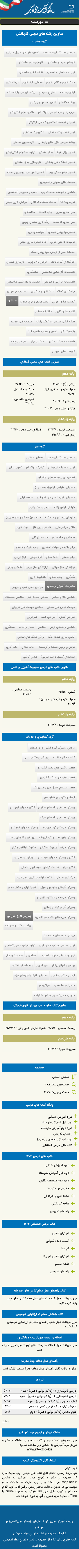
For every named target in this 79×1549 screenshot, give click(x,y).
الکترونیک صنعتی (33, 132)
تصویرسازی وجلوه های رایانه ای (56, 477)
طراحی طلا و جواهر (63, 597)
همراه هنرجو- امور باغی (32, 1028)
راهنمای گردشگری (22, 965)
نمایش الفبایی (60, 1076)
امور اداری (42, 965)
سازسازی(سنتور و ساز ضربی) (58, 656)
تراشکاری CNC (66, 291)
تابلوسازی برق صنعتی (28, 162)
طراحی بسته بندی (39, 507)
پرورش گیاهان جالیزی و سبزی (57, 887)
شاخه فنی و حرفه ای (56, 1195)
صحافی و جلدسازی (63, 537)
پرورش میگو (67, 847)
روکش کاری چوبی (16, 202)
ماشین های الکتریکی (22, 112)
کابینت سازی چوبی (63, 301)
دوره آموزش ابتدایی (60, 1116)
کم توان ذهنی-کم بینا (56, 1256)
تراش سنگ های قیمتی (30, 637)
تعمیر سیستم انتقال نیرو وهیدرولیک (54, 787)
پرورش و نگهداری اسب (21, 837)
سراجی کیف (48, 617)
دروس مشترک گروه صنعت (59, 52)
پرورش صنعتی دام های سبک (57, 817)
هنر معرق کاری (39, 537)
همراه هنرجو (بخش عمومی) (58, 699)
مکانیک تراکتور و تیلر (24, 847)
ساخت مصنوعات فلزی (44, 202)
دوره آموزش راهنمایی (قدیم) (54, 1139)
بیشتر (5, 1421)
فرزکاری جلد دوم (31, 429)
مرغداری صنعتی (65, 877)
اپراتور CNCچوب (37, 262)
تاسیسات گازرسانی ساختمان (58, 272)
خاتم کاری (12, 647)
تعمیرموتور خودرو (17, 291)
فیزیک (30, 384)
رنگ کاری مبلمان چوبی (35, 222)
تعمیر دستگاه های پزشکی (60, 162)
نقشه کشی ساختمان (31, 72)
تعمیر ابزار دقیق (65, 152)
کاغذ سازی (51, 557)
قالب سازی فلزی (65, 311)
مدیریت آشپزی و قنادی (61, 586)
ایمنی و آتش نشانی (63, 975)
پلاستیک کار (68, 331)
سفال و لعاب (26, 627)
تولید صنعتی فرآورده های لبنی (57, 945)
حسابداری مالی (14, 955)
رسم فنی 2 (69, 434)
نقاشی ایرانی (14, 567)
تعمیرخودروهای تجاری (61, 232)
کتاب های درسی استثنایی (57, 1145)
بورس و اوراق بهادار (63, 965)
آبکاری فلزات (67, 92)
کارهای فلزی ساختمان (30, 62)
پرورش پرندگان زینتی (36, 757)
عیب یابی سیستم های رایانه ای (56, 112)
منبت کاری (22, 527)
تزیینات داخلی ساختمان (61, 72)
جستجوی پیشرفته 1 (57, 1084)
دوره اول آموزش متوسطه (57, 1122)
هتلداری (31, 955)
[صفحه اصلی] (67, 7)
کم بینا (65, 1248)
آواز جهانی (36, 557)
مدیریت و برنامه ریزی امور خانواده (54, 995)
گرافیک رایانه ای (35, 467)
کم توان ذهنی (60, 1233)
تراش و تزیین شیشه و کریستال (56, 647)
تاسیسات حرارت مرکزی (61, 341)
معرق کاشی (30, 656)
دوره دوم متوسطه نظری (54, 1180)
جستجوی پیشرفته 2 (56, 1092)
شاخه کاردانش (60, 1203)
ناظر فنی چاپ (19, 341)
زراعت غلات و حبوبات (18, 925)
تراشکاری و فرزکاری (42, 291)
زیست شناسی (22, 689)
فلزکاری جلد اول (24, 399)
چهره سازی (55, 577)
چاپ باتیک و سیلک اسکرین (58, 547)
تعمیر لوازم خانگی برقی (61, 172)
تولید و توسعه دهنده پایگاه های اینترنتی (51, 122)
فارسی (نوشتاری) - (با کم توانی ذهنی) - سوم (49, 1390)
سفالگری (10, 627)
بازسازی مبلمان (15, 262)
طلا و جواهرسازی (65, 527)
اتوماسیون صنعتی (23, 142)
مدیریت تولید (67, 429)
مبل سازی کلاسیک (64, 222)
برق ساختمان (67, 102)
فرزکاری (12, 300)
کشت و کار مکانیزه (64, 757)
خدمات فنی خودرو (21, 321)
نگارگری (70, 577)
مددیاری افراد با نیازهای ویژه (31, 975)
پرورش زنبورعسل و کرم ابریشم (57, 837)
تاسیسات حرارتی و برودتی (59, 281)
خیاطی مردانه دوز (38, 597)
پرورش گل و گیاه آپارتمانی (59, 907)
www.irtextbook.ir (39, 1449)
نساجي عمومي (47, 92)
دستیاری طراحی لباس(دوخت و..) (55, 487)
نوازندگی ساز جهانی (63, 567)
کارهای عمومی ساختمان (61, 62)
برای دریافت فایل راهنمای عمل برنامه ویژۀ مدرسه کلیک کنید (39, 1368)
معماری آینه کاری (32, 82)
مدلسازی (29, 212)
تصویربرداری (15, 467)
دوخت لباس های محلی (61, 607)
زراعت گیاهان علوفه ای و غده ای (40, 867)
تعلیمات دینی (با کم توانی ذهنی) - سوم (52, 1401)
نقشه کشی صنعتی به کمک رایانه (55, 321)
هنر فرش (32, 617)
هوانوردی (44, 985)
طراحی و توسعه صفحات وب (58, 192)
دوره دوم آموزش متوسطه (56, 1128)
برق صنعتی (46, 152)
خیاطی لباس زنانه (64, 507)
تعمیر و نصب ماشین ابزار (42, 331)
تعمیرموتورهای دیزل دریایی (22, 52)
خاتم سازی (28, 647)
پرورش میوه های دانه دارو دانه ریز (55, 917)
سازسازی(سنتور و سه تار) (60, 517)
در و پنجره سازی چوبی (33, 242)
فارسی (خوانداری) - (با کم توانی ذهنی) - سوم (48, 1396)
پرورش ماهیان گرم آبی (24, 827)
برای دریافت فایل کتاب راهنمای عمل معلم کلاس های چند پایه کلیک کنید (42, 1300)
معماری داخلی (34, 457)
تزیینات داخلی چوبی (62, 242)
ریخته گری (12, 82)
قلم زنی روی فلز (42, 527)
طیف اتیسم (62, 1263)
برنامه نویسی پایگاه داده (21, 92)
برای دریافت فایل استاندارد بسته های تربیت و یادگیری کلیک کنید (39, 1347)
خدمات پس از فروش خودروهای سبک (53, 252)
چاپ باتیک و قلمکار (27, 547)
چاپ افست (45, 212)
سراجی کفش (67, 617)
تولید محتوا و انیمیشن (61, 467)
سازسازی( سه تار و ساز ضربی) (23, 517)
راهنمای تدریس (62, 1133)
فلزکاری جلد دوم (65, 408)
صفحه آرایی (26, 497)
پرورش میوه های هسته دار (59, 935)
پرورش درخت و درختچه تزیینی (56, 897)
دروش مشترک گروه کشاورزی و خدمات (52, 747)
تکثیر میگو (69, 867)
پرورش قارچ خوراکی (18, 916)
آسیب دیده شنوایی (57, 1240)
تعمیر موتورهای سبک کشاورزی (57, 777)
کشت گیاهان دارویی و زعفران (34, 877)
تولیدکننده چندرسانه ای (61, 132)
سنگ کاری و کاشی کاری (60, 82)
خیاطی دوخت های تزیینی (27, 607)
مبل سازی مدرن (65, 212)
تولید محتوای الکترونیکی (20, 152)
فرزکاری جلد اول (24, 389)
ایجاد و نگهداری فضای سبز (59, 797)
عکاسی (42, 627)
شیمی (71, 691)
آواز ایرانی (20, 557)
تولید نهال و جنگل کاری (22, 887)
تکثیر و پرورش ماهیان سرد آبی (56, 857)
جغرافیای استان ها (58, 1188)
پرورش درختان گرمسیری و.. (58, 827)
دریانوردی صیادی (24, 857)
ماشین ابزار (37, 341)
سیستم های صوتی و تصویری (57, 182)
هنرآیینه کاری (38, 577)
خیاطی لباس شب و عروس (27, 587)
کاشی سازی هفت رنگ (61, 637)
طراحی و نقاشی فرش (62, 627)
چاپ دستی (68, 557)
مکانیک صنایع (43, 311)
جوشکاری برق (36, 232)
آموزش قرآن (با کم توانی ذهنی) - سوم (53, 1406)
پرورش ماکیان (48, 847)
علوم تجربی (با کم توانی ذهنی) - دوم (53, 1411)
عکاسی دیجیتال (14, 597)
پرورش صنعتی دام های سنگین (56, 807)
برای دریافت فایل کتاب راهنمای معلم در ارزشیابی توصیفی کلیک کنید (42, 1324)
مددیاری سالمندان (64, 985)
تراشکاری (32, 272)
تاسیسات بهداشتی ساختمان (23, 281)
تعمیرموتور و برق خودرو (34, 301)
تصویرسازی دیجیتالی (43, 102)
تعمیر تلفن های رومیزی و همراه (25, 172)
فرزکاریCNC (67, 202)
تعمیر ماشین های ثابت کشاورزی (56, 767)
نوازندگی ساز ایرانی (36, 567)
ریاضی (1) (69, 384)
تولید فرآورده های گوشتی (20, 945)
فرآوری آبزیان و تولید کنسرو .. (57, 955)
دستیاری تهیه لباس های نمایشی (56, 497)
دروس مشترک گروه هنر (61, 457)
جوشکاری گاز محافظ (63, 262)
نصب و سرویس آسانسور (22, 192)
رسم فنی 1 (69, 401)
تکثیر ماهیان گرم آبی (22, 807)
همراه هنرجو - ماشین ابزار (59, 389)
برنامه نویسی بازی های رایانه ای (56, 142)
